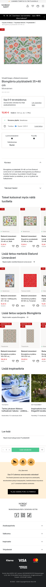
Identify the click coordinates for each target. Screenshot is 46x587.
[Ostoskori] (37, 6)
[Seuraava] (42, 51)
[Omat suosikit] (32, 6)
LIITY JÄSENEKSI (18, 2)
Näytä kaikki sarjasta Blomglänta (14, 317)
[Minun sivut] (27, 6)
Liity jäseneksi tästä (37, 104)
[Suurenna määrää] (9, 450)
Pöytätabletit (31, 22)
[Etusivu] (6, 6)
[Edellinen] (4, 51)
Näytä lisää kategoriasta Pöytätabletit (16, 438)
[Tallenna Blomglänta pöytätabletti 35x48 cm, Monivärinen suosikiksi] (42, 450)
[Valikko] (43, 6)
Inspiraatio (7, 541)
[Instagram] (23, 514)
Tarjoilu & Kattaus (7, 22)
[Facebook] (17, 514)
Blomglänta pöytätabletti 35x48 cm (13, 24)
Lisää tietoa (38, 126)
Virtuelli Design (7, 78)
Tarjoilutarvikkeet (19, 22)
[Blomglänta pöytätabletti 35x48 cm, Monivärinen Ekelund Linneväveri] (23, 50)
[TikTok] (29, 514)
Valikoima (6, 534)
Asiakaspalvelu (9, 526)
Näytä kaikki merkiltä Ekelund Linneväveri (17, 262)
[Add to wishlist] (13, 246)
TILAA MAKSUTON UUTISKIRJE (23, 492)
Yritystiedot (7, 549)
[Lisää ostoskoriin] (17, 246)
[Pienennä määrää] (3, 450)
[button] (5, 92)
